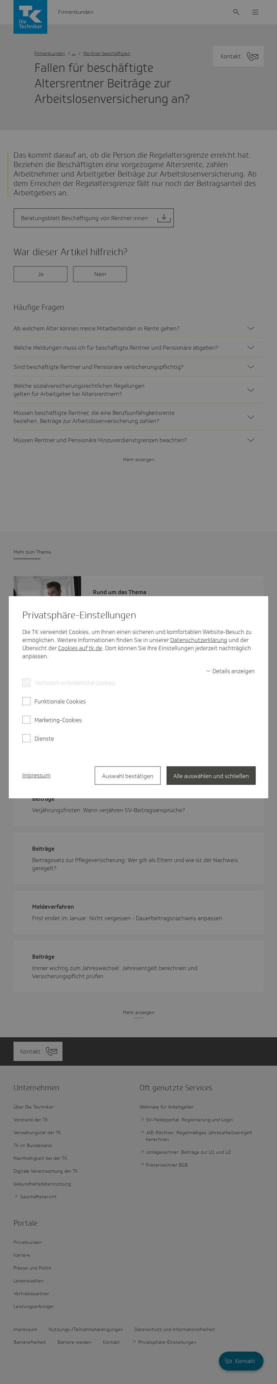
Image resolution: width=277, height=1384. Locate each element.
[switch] (230, 671)
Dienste (44, 738)
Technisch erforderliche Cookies (74, 683)
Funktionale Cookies (60, 701)
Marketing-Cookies (58, 720)
